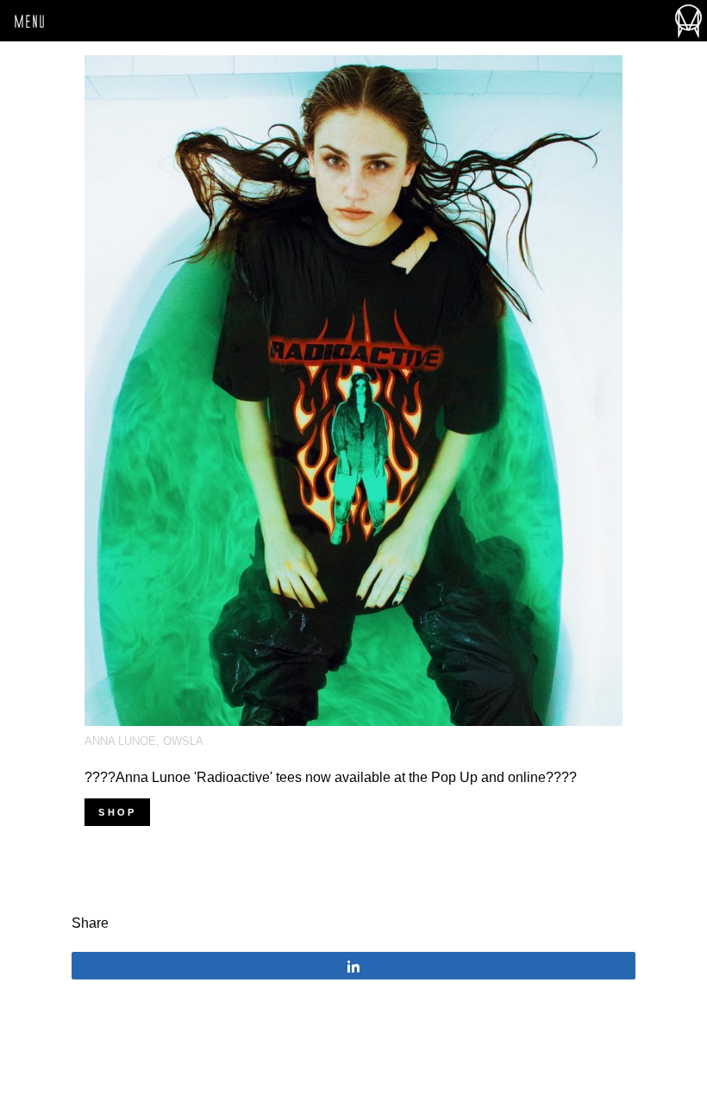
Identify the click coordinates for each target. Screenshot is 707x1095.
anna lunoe (120, 741)
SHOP (117, 812)
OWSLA (183, 741)
